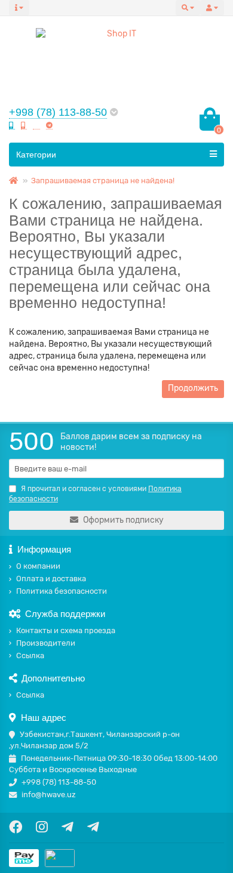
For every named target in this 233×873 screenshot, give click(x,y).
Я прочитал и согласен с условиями (95, 494)
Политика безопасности (61, 591)
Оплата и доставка (51, 578)
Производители (45, 642)
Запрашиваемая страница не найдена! (102, 180)
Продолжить (193, 388)
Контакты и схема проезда (65, 630)
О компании (38, 566)
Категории (36, 154)
